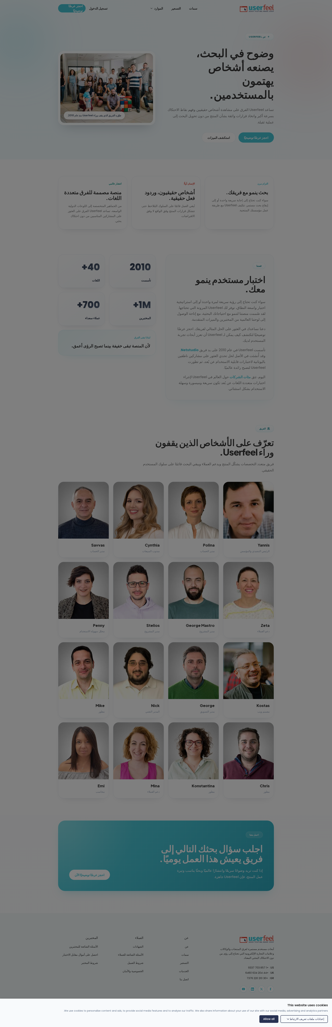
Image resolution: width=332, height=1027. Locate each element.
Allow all (269, 1019)
